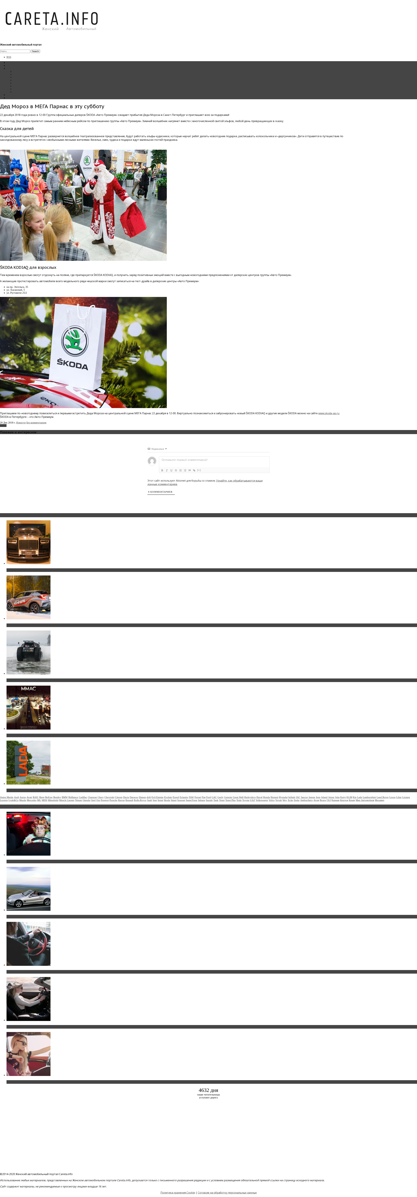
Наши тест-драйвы (23, 74)
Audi (16, 797)
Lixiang (406, 797)
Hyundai (283, 797)
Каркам (335, 800)
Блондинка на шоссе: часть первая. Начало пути (39, 1027)
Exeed (176, 797)
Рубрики (11, 68)
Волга (323, 800)
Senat (160, 800)
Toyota (245, 800)
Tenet (222, 800)
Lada (359, 797)
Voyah (278, 800)
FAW (191, 797)
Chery (101, 797)
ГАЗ (329, 800)
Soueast (181, 800)
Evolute (168, 797)
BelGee (49, 797)
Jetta (337, 797)
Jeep (318, 797)
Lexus (392, 797)
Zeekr (297, 800)
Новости (18, 71)
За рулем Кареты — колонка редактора (34, 80)
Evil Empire (157, 797)
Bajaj (41, 797)
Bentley (57, 797)
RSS (9, 57)
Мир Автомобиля (365, 800)
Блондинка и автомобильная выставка (32, 1082)
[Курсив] (167, 470)
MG (39, 800)
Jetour (331, 797)
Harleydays (250, 797)
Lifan (399, 797)
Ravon (121, 800)
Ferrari (197, 797)
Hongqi (274, 797)
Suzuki (209, 800)
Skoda (3, 425)
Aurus (23, 797)
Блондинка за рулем (24, 83)
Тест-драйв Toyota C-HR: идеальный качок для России (43, 625)
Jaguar (312, 797)
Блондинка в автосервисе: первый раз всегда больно (42, 861)
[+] (199, 470)
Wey (284, 800)
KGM (349, 797)
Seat (155, 800)
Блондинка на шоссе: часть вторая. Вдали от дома (40, 916)
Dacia (126, 797)
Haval (259, 797)
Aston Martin (6, 797)
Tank (215, 800)
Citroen (118, 797)
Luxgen (4, 800)
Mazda (22, 800)
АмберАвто (306, 800)
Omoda (86, 800)
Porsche (113, 800)
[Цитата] (189, 470)
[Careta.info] (52, 36)
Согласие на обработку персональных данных (227, 1192)
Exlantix (184, 797)
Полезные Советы (23, 89)
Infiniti (291, 797)
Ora (98, 800)
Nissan (78, 800)
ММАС (17, 91)
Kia (354, 797)
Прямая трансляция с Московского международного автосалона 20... (52, 735)
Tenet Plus (230, 800)
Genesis (228, 797)
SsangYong (191, 800)
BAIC (36, 797)
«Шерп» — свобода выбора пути (28, 680)
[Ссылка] (194, 470)
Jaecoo (304, 797)
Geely (220, 797)
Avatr (29, 797)
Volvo (272, 800)
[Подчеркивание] (171, 470)
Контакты (12, 94)
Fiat (204, 797)
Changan (92, 797)
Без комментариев (36, 422)
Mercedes (31, 800)
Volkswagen (262, 800)
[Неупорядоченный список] (185, 470)
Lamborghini (369, 797)
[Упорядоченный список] (180, 470)
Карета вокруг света (24, 86)
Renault (129, 800)
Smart (174, 800)
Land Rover (383, 797)
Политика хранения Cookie (177, 1192)
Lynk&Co (13, 800)
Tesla (239, 800)
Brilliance (73, 797)
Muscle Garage (66, 800)
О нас (10, 97)
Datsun (142, 797)
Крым (352, 800)
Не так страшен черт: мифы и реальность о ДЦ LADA (42, 790)
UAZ (252, 800)
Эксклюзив (19, 77)
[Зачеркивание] (176, 470)
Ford (208, 797)
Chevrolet (109, 797)
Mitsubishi (53, 800)
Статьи (10, 65)
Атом (316, 800)
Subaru (201, 800)
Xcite (290, 800)
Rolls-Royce (140, 800)
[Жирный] (162, 470)
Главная (11, 62)
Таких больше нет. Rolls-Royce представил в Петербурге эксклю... (50, 570)
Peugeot (105, 800)
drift (149, 797)
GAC (214, 797)
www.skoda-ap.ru (328, 413)
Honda (266, 797)
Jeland (324, 797)
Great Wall (238, 797)
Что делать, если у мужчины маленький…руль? (38, 972)
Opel (93, 800)
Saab (149, 800)
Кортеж (344, 800)
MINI (44, 800)
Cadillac (83, 797)
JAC (298, 797)
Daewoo (134, 797)
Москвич (379, 800)
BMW (65, 797)
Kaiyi (343, 797)
